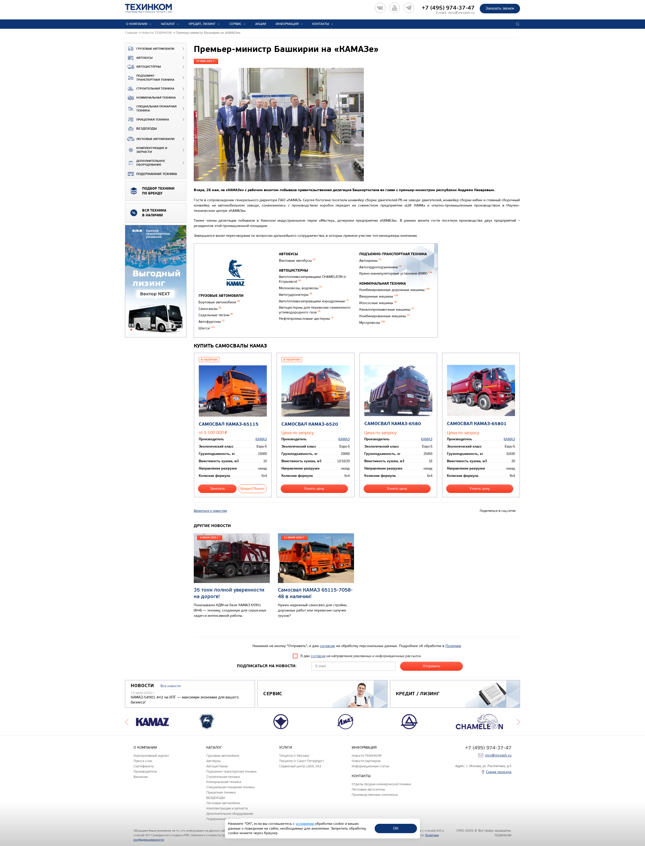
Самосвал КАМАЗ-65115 (229, 424)
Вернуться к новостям (210, 511)
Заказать (217, 488)
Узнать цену (314, 488)
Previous (126, 721)
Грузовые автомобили (155, 49)
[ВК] (380, 8)
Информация (287, 24)
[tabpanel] (155, 281)
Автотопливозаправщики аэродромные (314, 301)
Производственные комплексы (375, 795)
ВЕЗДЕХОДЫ (146, 129)
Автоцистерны (148, 67)
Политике (453, 646)
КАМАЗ (261, 439)
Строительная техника (155, 89)
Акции (260, 24)
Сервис (235, 24)
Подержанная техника (156, 174)
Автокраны (370, 260)
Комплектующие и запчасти (151, 150)
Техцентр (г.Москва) (294, 755)
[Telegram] (409, 8)
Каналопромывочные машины (386, 309)
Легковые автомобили (155, 139)
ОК (395, 828)
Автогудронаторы (295, 295)
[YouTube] (394, 8)
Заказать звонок (500, 8)
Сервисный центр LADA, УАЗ (300, 766)
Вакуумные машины (378, 296)
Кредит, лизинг (202, 24)
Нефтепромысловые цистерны (306, 318)
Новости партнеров (366, 761)
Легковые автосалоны (368, 789)
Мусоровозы (372, 322)
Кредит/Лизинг (252, 488)
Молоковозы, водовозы (300, 288)
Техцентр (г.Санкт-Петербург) (301, 761)
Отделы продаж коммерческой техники (381, 784)
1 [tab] (131, 330)
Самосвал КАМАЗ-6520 (309, 424)
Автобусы (144, 58)
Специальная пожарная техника (156, 108)
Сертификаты (144, 766)
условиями (305, 824)
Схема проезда (498, 772)
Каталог (168, 24)
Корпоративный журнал (151, 755)
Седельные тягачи (216, 315)
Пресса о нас (143, 761)
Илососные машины (378, 303)
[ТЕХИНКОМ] (153, 8)
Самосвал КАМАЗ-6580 (392, 424)
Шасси (207, 328)
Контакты (320, 24)
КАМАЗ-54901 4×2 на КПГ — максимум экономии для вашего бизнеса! (185, 700)
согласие (327, 646)
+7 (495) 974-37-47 (448, 7)
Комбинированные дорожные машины (394, 290)
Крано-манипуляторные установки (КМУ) (395, 273)
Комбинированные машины (384, 316)
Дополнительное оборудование (150, 163)
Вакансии (141, 777)
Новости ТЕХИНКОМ (366, 755)
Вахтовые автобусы (297, 260)
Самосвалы (210, 309)
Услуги (285, 747)
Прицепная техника (152, 120)
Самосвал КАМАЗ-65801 (477, 424)
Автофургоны (211, 321)
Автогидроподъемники (380, 267)
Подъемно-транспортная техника (155, 78)
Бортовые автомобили (219, 302)
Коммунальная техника (156, 98)
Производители (145, 771)
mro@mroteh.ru (461, 13)
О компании (136, 24)
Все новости (170, 686)
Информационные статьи (370, 766)
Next (518, 721)
